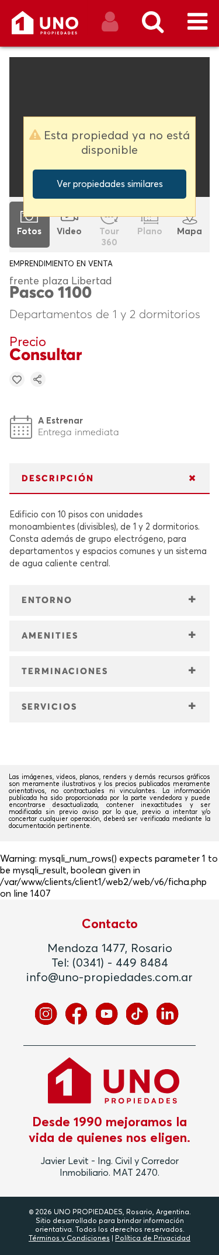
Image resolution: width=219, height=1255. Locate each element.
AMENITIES (50, 636)
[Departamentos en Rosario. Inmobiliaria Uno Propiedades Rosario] (57, 27)
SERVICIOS (49, 707)
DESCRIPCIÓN (58, 478)
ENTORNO (47, 600)
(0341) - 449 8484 (120, 963)
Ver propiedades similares (110, 184)
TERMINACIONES (65, 671)
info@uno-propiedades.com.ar (109, 977)
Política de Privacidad (152, 1238)
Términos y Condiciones (69, 1238)
